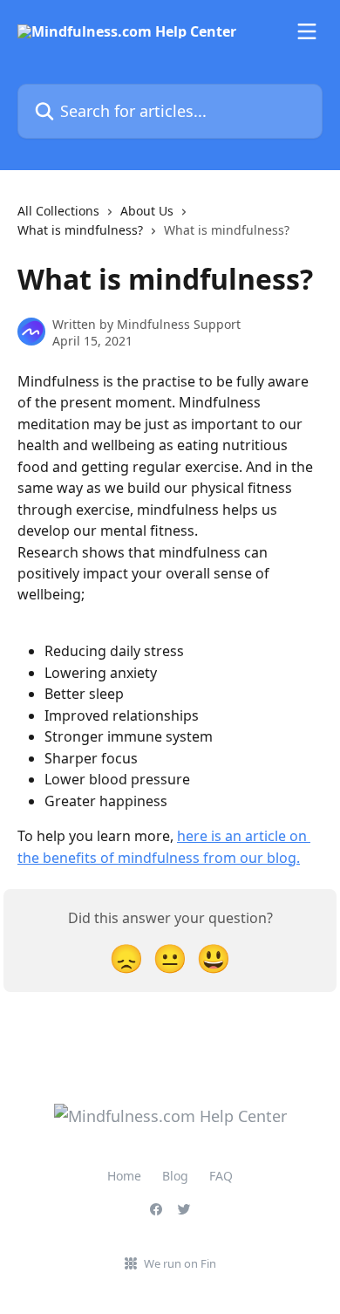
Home (124, 1175)
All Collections (58, 210)
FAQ (221, 1175)
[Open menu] (307, 31)
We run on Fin (180, 1263)
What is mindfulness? (80, 230)
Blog (175, 1175)
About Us (146, 210)
